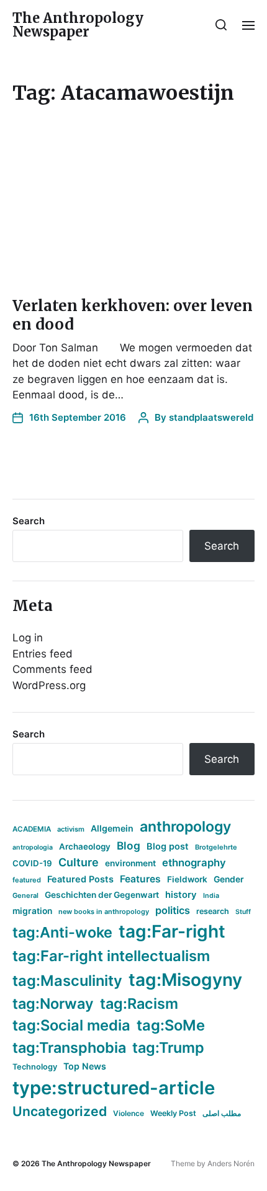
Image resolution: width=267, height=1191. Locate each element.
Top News (84, 1066)
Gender (229, 879)
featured (26, 880)
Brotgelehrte (216, 847)
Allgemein (112, 828)
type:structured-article (113, 1088)
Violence (128, 1113)
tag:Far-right (172, 931)
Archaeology (85, 846)
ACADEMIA (31, 829)
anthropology (185, 826)
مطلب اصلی (221, 1113)
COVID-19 (32, 863)
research (212, 911)
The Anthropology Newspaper (77, 24)
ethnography (194, 862)
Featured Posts (80, 879)
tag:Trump (168, 1048)
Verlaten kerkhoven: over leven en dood (132, 315)
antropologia (32, 847)
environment (130, 863)
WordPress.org (49, 685)
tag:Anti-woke (62, 932)
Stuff (243, 912)
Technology (34, 1066)
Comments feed (52, 669)
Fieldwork (187, 879)
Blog (128, 845)
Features (140, 879)
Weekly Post (173, 1113)
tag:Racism (139, 1004)
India (211, 896)
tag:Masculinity (67, 981)
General (25, 895)
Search (28, 521)
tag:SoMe (171, 1025)
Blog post (168, 846)
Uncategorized (59, 1111)
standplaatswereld (211, 417)
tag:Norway (53, 1004)
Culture (78, 862)
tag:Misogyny (185, 979)
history (181, 894)
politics (172, 910)
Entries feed (42, 654)
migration (32, 911)
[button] (221, 25)
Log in (27, 637)
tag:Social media (71, 1025)
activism (70, 829)
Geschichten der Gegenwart (102, 895)
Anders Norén (231, 1163)
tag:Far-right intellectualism (111, 956)
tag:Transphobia (69, 1048)
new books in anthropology (103, 911)
